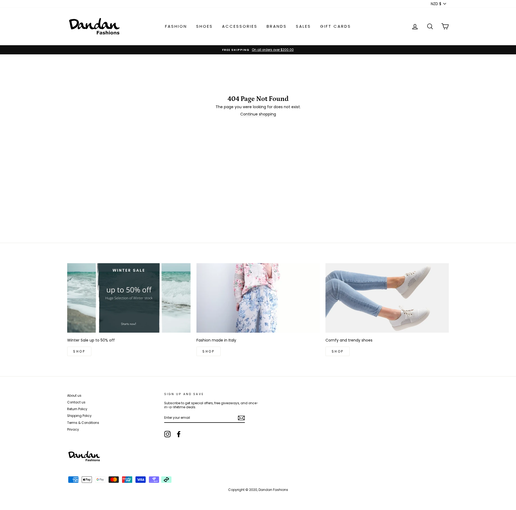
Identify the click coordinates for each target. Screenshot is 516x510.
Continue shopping (258, 114)
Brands (277, 26)
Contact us (76, 402)
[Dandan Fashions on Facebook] (178, 434)
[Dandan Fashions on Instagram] (167, 434)
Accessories (239, 26)
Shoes (204, 26)
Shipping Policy (79, 416)
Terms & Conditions (83, 423)
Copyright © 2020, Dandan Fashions (258, 489)
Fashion (176, 26)
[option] (258, 50)
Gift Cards (335, 26)
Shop (79, 351)
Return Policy (77, 409)
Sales (303, 26)
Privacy (73, 429)
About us (74, 395)
